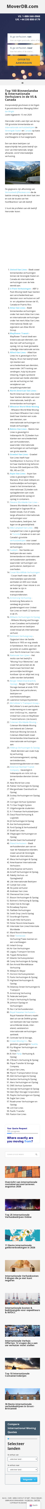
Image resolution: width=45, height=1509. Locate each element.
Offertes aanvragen (24, 61)
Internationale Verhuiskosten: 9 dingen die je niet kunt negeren (22, 1278)
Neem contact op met (21, 1498)
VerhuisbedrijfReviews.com (17, 192)
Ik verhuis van (13, 1455)
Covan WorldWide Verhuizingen (25, 572)
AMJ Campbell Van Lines (21, 527)
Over (10, 1498)
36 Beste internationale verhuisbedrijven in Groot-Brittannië (19, 1406)
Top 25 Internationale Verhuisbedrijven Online (18, 1215)
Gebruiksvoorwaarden (14, 1500)
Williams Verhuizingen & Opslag (25, 617)
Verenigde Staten (13, 130)
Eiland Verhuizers (18, 843)
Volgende (28, 1479)
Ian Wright (9, 111)
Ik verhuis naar (13, 1465)
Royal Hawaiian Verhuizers (22, 1012)
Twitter (37, 1500)
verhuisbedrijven (18, 540)
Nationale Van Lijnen (20, 655)
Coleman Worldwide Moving (23, 722)
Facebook (29, 1500)
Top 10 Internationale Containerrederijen (17, 1374)
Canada (28, 130)
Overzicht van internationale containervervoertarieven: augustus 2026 (21, 1184)
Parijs (19, 1053)
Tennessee (20, 935)
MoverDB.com (22, 6)
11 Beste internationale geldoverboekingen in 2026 (20, 1246)
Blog (4, 1498)
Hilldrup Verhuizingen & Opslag (25, 747)
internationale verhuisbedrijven (20, 127)
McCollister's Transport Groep (24, 703)
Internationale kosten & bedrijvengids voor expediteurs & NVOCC (22, 1310)
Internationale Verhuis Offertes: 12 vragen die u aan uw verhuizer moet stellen (21, 1343)
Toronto (16, 534)
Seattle (34, 1044)
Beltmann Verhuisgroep (21, 636)
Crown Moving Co (18, 1041)
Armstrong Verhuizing (20, 598)
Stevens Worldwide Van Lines (23, 502)
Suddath (14, 550)
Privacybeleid (36, 1498)
